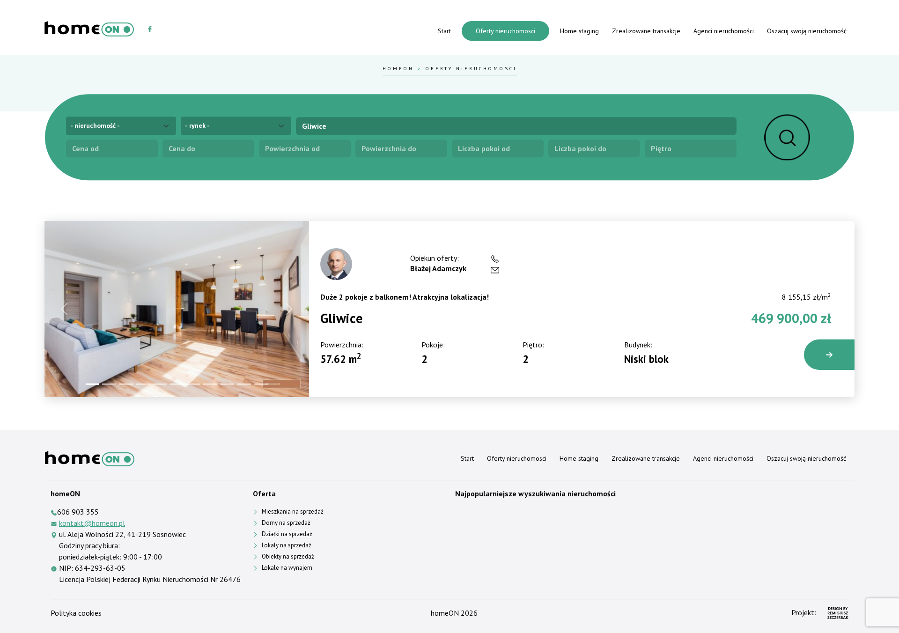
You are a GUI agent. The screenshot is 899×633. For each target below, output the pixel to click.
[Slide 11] (261, 384)
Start (444, 31)
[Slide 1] (93, 384)
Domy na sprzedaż (286, 523)
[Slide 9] (227, 384)
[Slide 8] (210, 384)
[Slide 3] (126, 384)
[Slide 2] (109, 384)
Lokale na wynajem (287, 568)
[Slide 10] (244, 384)
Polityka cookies (76, 613)
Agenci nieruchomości (723, 31)
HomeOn (398, 68)
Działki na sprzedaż (287, 534)
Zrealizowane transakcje (646, 31)
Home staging (579, 31)
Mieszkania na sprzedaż (293, 511)
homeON (445, 613)
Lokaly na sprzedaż (286, 545)
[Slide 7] (193, 384)
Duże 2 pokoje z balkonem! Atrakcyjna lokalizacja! (404, 297)
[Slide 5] (160, 384)
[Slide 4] (143, 384)
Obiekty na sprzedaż (288, 556)
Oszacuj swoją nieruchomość (807, 31)
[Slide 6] (176, 384)
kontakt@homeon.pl (92, 523)
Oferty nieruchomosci (505, 31)
